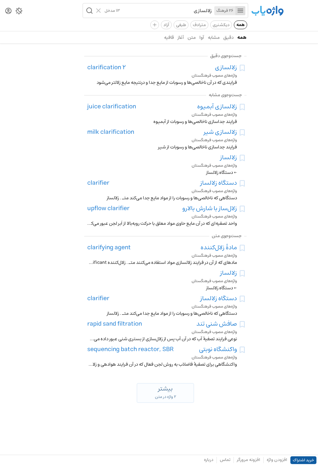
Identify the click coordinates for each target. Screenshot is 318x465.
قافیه (169, 37)
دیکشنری (221, 25)
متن (192, 37)
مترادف (199, 25)
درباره (208, 459)
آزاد (166, 25)
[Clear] (99, 10)
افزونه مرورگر (248, 459)
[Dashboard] (8, 11)
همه (240, 25)
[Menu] (240, 10)
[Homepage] (267, 11)
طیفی (181, 25)
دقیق (228, 37)
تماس (225, 459)
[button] (89, 10)
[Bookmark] (242, 68)
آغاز (181, 37)
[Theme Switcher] (19, 12)
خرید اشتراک (303, 460)
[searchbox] (166, 10)
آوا (201, 37)
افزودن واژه (277, 459)
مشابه (214, 37)
